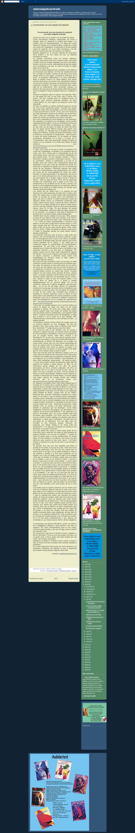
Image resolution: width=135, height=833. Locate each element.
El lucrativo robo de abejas (94, 626)
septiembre (89, 594)
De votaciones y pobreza (93, 628)
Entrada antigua (73, 578)
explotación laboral (65, 571)
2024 (86, 569)
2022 (86, 574)
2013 (86, 655)
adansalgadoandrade (46, 9)
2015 (86, 650)
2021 (86, 577)
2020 (86, 579)
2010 (86, 662)
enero (88, 641)
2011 (86, 660)
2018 (86, 584)
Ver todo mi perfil (90, 696)
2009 (86, 665)
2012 (86, 657)
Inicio (55, 578)
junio (87, 631)
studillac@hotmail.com (68, 554)
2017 (86, 645)
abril (87, 636)
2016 (86, 647)
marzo (88, 639)
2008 (86, 667)
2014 (86, 652)
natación (74, 571)
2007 (86, 670)
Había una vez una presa (93, 614)
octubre (88, 591)
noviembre (89, 589)
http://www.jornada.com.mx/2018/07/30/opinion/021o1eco (50, 381)
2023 (86, 572)
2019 (86, 582)
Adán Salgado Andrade (92, 677)
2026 (86, 564)
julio (87, 599)
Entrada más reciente (36, 578)
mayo (88, 634)
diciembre (89, 586)
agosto (88, 597)
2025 (86, 567)
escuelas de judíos (52, 571)
